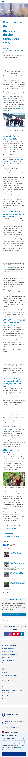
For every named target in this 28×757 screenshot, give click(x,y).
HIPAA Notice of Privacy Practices (12, 690)
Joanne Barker (20, 47)
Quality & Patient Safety (9, 681)
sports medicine (11, 595)
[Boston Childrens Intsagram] (10, 634)
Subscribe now (14, 614)
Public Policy (5, 699)
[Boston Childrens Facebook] (6, 634)
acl (6, 50)
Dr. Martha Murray (18, 155)
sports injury (16, 50)
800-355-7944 (17, 728)
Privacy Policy (18, 747)
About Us (5, 672)
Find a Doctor (6, 657)
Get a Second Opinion (8, 660)
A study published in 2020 (10, 429)
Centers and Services (8, 651)
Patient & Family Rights (9, 693)
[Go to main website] (10, 717)
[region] (14, 745)
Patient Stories (8, 48)
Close (14, 754)
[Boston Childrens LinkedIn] (22, 634)
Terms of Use (7, 749)
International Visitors (8, 648)
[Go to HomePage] (14, 2)
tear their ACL (14, 147)
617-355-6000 (9, 728)
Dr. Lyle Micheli (7, 267)
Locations (5, 663)
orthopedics (10, 50)
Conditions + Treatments (9, 654)
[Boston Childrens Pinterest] (18, 634)
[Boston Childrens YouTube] (14, 634)
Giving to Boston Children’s (10, 675)
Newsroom (5, 678)
